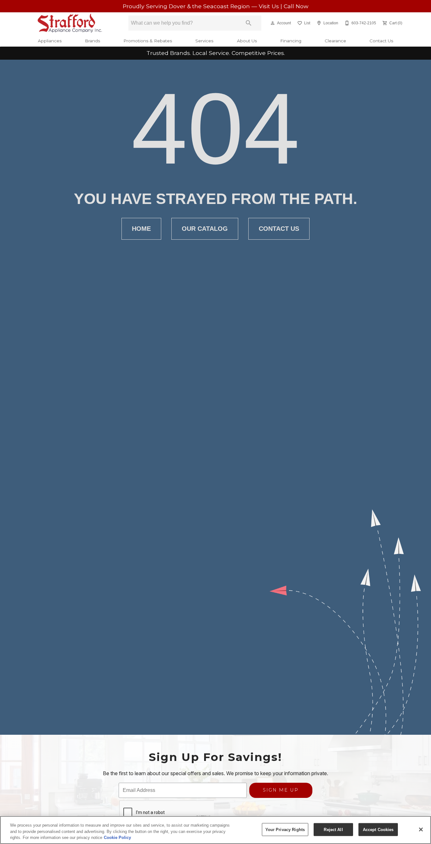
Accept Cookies (378, 829)
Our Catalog (205, 228)
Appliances (50, 40)
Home (141, 228)
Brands (92, 40)
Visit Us (269, 6)
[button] (272, 23)
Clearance (335, 40)
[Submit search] (249, 23)
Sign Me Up (280, 790)
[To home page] (70, 23)
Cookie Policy (117, 837)
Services (204, 40)
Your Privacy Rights (285, 829)
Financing (290, 40)
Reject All (333, 829)
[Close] (421, 829)
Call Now (296, 6)
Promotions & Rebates (147, 40)
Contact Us (381, 40)
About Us (247, 40)
